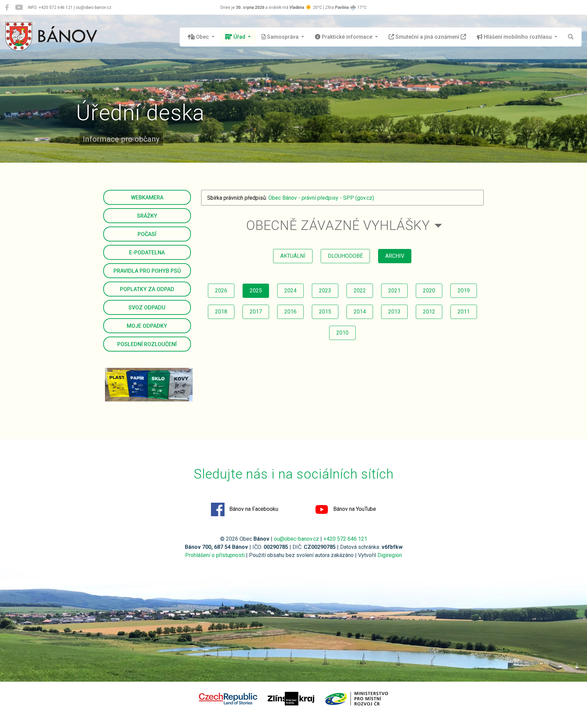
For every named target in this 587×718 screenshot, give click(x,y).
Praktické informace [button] (347, 37)
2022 (360, 290)
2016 (290, 311)
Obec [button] (202, 37)
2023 (325, 290)
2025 (256, 290)
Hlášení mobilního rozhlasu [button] (517, 37)
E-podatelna (147, 252)
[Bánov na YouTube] (19, 7)
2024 (290, 290)
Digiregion (389, 555)
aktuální (292, 256)
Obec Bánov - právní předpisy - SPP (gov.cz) (321, 198)
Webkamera (147, 197)
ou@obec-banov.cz (296, 539)
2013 (394, 311)
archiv (394, 256)
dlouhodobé (345, 256)
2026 (221, 290)
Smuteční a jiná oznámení (427, 37)
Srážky (147, 216)
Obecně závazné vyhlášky (338, 225)
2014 (360, 311)
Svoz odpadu (146, 307)
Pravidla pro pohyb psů (147, 271)
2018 (221, 311)
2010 (342, 332)
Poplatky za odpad (147, 289)
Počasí (147, 234)
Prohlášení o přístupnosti (215, 555)
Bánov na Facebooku (253, 509)
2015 (325, 311)
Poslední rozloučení (147, 344)
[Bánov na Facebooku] (7, 7)
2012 (429, 311)
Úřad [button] (239, 37)
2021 (394, 290)
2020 (429, 290)
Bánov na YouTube (354, 509)
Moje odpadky (147, 326)
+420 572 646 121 (345, 539)
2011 (464, 311)
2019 (464, 290)
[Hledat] (571, 37)
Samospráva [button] (283, 37)
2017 (256, 311)
